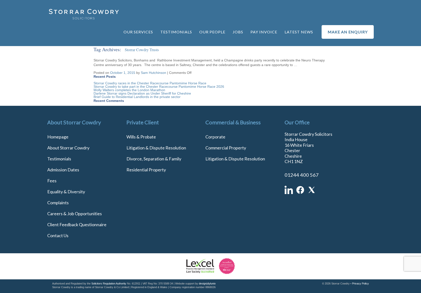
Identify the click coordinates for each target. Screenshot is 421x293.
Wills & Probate (141, 136)
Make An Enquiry (348, 31)
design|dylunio (207, 283)
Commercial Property (225, 147)
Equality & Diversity (66, 191)
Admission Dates (63, 169)
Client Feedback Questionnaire (76, 224)
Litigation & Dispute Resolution (156, 147)
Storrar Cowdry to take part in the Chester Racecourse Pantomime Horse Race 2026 (159, 86)
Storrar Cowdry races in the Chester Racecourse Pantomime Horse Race (150, 83)
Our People (212, 31)
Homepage (57, 136)
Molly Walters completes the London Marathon (129, 90)
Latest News (299, 31)
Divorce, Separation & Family (153, 158)
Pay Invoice (263, 31)
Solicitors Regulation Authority (108, 283)
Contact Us (57, 235)
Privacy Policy (360, 283)
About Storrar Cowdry (68, 147)
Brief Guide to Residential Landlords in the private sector (137, 97)
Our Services (138, 31)
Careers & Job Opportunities (74, 213)
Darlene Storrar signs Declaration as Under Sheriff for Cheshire (142, 93)
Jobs (238, 31)
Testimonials (176, 31)
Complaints (58, 202)
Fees (52, 180)
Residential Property (146, 169)
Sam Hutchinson (153, 73)
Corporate (215, 136)
